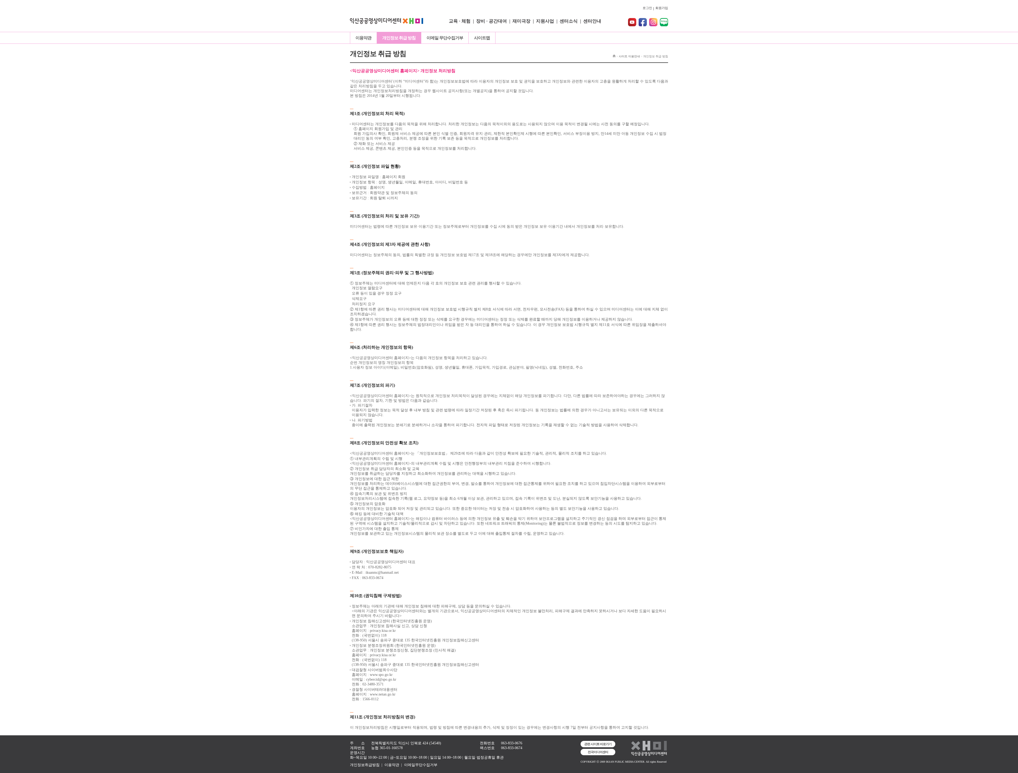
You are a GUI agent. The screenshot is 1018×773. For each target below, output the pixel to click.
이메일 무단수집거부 (445, 38)
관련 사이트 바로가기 (598, 744)
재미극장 (521, 21)
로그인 (647, 8)
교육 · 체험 (460, 21)
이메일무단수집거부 (420, 765)
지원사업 (545, 21)
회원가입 (661, 8)
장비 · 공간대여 (491, 21)
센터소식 (569, 21)
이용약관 (363, 38)
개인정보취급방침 (365, 765)
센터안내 (592, 21)
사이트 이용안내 (629, 56)
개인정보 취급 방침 (399, 38)
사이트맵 (482, 38)
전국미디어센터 (598, 752)
